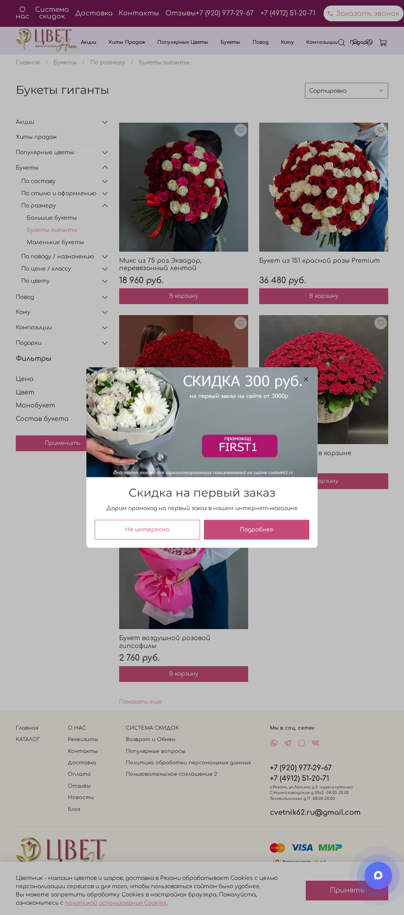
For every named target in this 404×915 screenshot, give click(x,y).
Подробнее (256, 529)
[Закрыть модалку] (306, 379)
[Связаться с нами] (378, 875)
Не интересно (147, 529)
